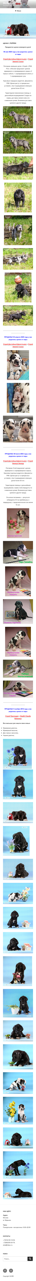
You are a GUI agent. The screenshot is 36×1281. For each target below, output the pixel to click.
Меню (19, 11)
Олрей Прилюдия (11, 716)
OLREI (6, 3)
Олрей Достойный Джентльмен (14, 59)
